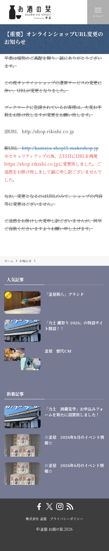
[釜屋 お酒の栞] (32, 12)
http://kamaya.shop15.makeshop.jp (60, 148)
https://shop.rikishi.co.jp (31, 164)
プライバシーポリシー (66, 518)
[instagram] (59, 506)
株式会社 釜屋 (36, 518)
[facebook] (39, 506)
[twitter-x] (49, 506)
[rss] (70, 506)
